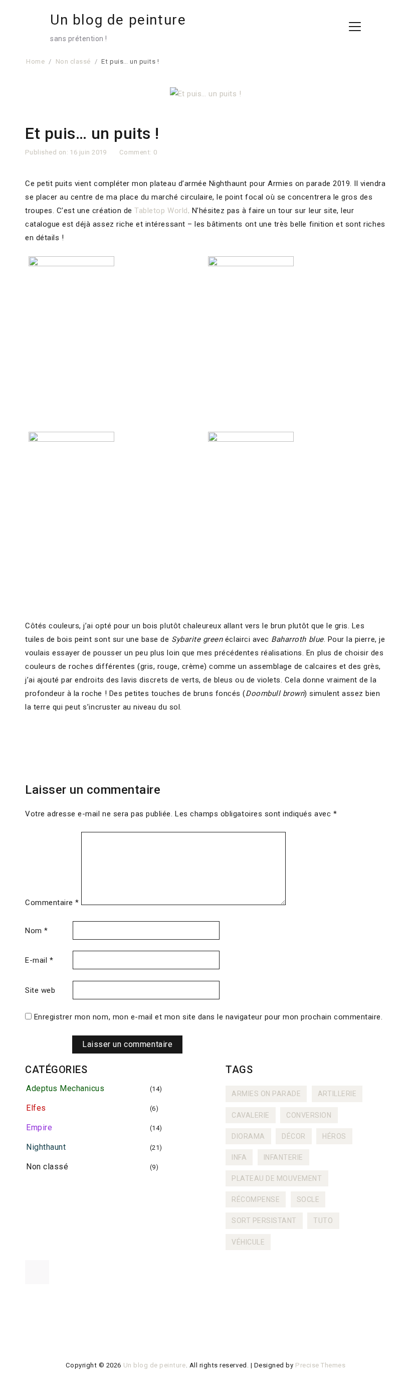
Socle (308, 1199)
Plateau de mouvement (277, 1178)
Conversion (308, 1115)
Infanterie (283, 1157)
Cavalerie (251, 1115)
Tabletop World (160, 210)
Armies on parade (266, 1094)
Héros (334, 1136)
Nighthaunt (46, 1147)
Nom (36, 930)
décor (294, 1136)
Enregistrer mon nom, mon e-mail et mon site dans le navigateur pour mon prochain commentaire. (208, 1016)
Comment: (136, 152)
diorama (248, 1136)
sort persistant (264, 1220)
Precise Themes (320, 1365)
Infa (239, 1157)
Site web (40, 990)
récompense (256, 1199)
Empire (39, 1127)
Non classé (47, 1166)
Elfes (36, 1108)
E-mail (39, 960)
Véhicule (248, 1242)
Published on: (47, 152)
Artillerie (337, 1094)
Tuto (323, 1220)
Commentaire (52, 902)
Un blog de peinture (118, 20)
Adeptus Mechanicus (65, 1088)
